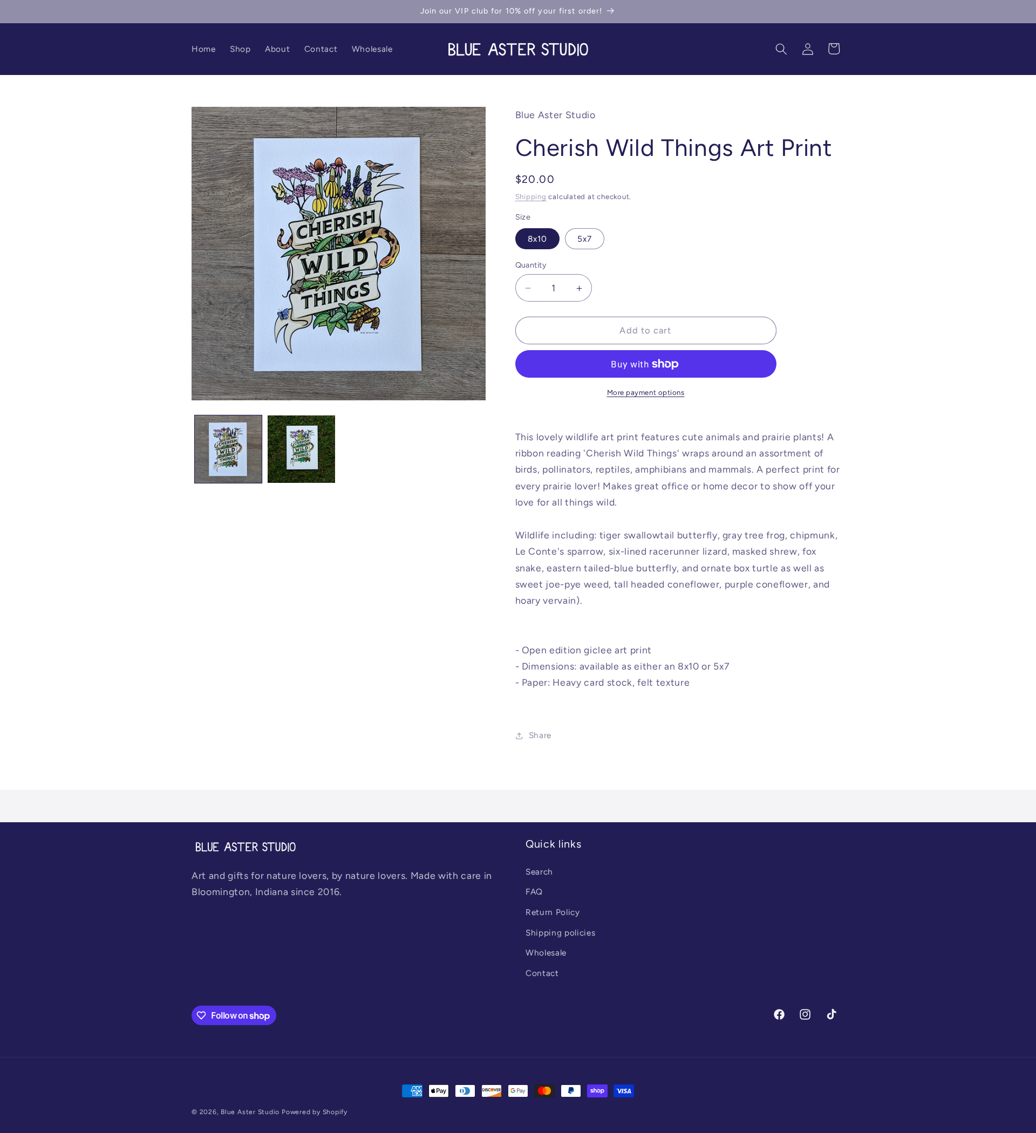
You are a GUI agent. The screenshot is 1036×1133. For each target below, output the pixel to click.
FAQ (534, 891)
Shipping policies (560, 932)
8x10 (537, 239)
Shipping (531, 196)
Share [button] (540, 735)
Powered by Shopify (314, 1112)
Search (539, 871)
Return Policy (553, 912)
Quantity (531, 265)
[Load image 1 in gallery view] (228, 449)
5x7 (584, 239)
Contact (542, 973)
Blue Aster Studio (250, 1112)
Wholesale (546, 952)
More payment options (646, 392)
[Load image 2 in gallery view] (301, 449)
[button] (781, 49)
